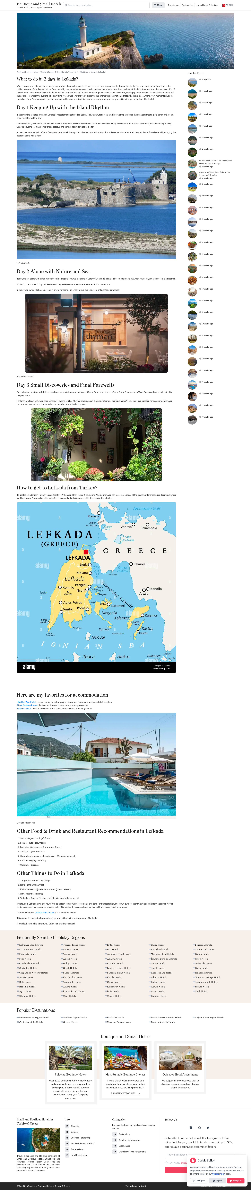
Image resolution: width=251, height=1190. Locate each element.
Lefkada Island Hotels (44, 912)
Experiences (173, 5)
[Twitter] (208, 1127)
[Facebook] (191, 1127)
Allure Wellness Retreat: (28, 705)
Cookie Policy (218, 1174)
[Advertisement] (96, 681)
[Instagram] (199, 1127)
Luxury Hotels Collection (207, 5)
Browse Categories (123, 1093)
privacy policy (186, 1163)
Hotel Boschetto (24, 708)
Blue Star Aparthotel (26, 702)
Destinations (187, 5)
